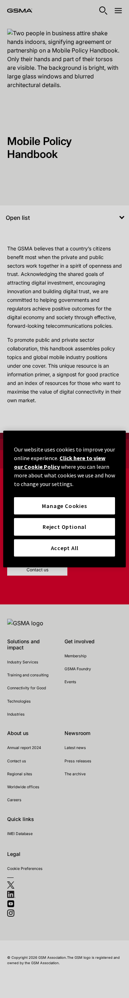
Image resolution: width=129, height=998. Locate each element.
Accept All (64, 548)
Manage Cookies (64, 505)
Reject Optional (64, 526)
